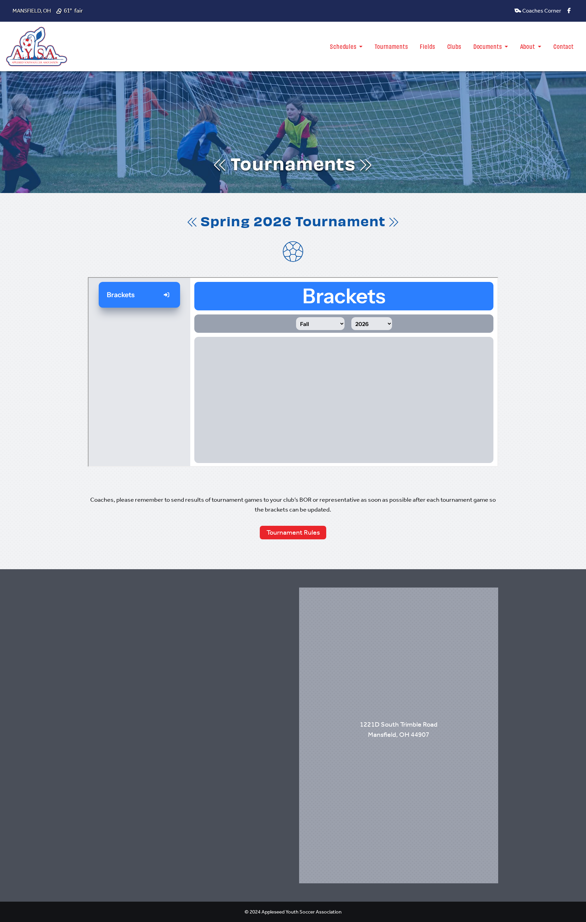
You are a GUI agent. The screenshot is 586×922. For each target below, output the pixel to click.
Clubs (454, 46)
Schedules (344, 46)
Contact (563, 46)
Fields (427, 46)
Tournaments (391, 46)
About (528, 46)
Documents (488, 46)
